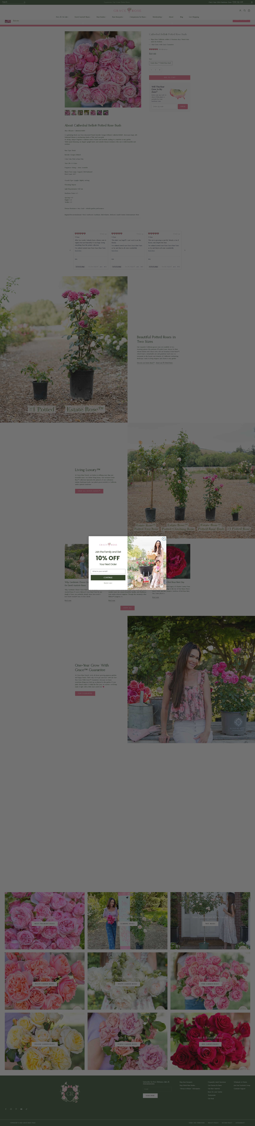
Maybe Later (108, 583)
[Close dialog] (164, 538)
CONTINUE (108, 578)
